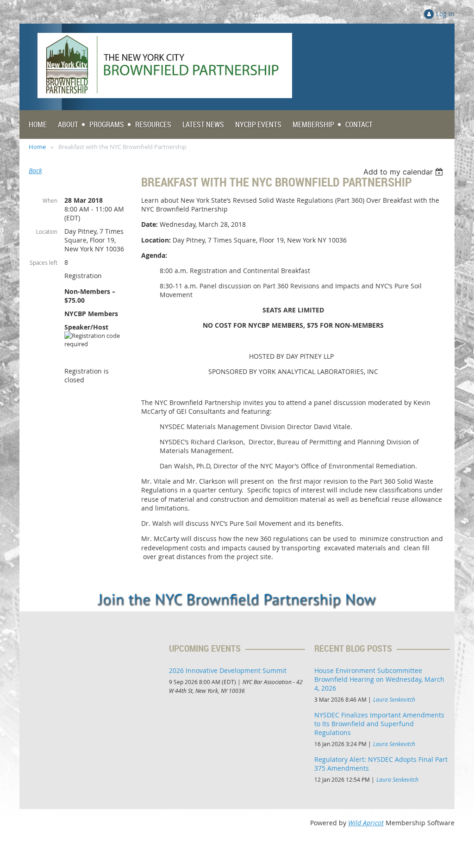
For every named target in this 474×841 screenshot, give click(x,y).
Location (46, 231)
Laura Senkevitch (394, 699)
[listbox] (404, 171)
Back (35, 170)
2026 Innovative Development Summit (228, 670)
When (50, 200)
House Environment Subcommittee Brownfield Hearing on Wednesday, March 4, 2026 (379, 679)
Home (37, 147)
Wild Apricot (366, 822)
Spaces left (43, 262)
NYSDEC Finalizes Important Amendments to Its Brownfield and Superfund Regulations (379, 723)
